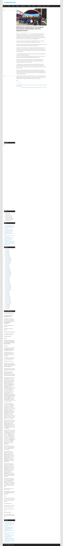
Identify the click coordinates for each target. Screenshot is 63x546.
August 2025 (7, 263)
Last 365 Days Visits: (8, 219)
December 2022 (7, 299)
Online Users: (7, 213)
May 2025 (6, 266)
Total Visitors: (7, 220)
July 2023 (6, 291)
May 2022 (6, 307)
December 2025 (7, 258)
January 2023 (7, 298)
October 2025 (7, 260)
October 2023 (7, 288)
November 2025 (7, 259)
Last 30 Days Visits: (8, 218)
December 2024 (7, 272)
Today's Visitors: (7, 214)
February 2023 (7, 297)
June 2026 (6, 251)
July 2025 (6, 264)
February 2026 (7, 256)
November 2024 (7, 273)
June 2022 (6, 306)
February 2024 (7, 283)
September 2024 (7, 275)
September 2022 (7, 302)
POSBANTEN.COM (10, 2)
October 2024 (7, 274)
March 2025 (7, 268)
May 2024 (6, 280)
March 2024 (7, 282)
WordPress (8, 544)
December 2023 (7, 285)
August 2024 (7, 276)
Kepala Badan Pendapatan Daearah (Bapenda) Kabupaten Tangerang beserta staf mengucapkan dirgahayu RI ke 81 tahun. (9, 232)
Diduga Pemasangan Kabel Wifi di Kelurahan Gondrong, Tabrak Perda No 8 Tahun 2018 (33, 87)
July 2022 (6, 305)
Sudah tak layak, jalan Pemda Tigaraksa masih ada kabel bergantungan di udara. (9, 239)
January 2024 (7, 284)
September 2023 (7, 289)
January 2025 (7, 271)
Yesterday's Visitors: (8, 215)
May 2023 (6, 293)
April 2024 (6, 281)
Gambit (13, 544)
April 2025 (6, 267)
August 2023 (7, 290)
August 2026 (7, 249)
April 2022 (6, 308)
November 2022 (7, 300)
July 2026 (6, 250)
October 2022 (7, 301)
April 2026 (6, 254)
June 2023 (6, 292)
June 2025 (6, 265)
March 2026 (7, 255)
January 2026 (7, 257)
